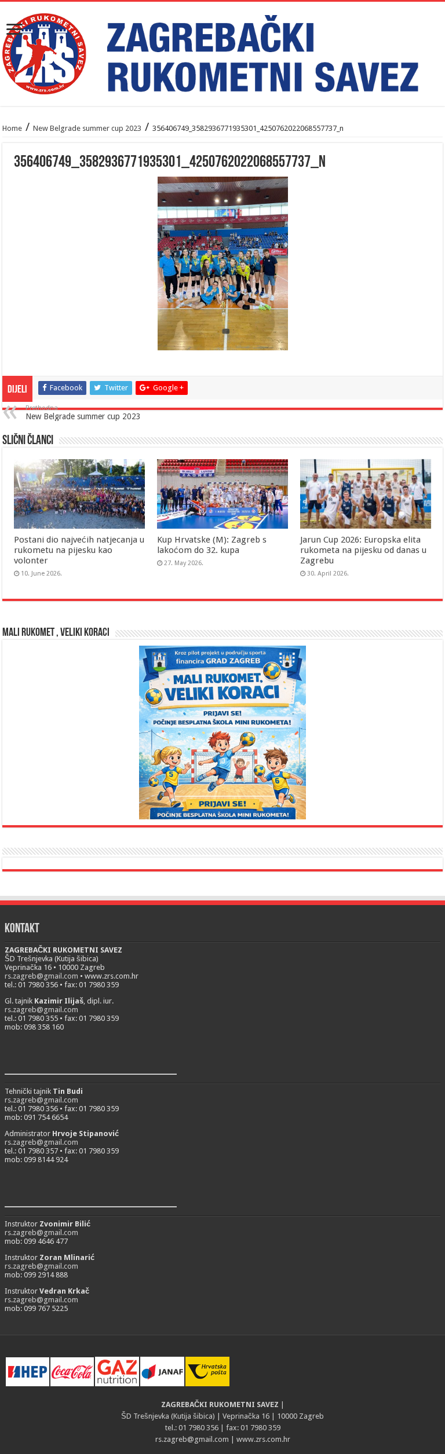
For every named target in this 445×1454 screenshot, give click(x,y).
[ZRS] (222, 53)
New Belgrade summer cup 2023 (87, 128)
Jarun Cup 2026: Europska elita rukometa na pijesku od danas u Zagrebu (363, 550)
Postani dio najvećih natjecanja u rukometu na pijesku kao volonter (79, 550)
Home (12, 128)
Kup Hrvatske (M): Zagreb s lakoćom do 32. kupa (212, 544)
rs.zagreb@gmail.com (41, 976)
